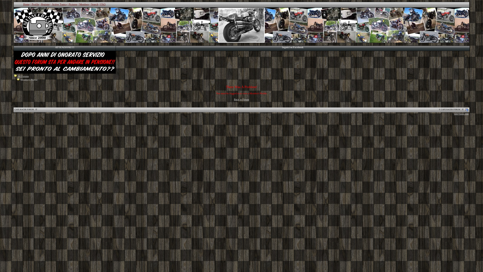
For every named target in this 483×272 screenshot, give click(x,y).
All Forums (23, 76)
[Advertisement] (241, 127)
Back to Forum (241, 99)
